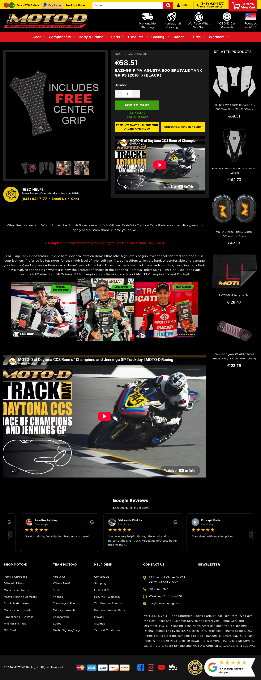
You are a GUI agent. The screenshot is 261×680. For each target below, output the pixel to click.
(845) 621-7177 (212, 5)
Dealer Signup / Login (67, 630)
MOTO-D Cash (103, 590)
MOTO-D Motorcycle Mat (234, 295)
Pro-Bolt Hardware (16, 603)
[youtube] (161, 667)
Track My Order (75, 5)
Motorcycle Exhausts (18, 610)
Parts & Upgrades (15, 576)
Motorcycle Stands (16, 590)
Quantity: (121, 85)
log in (185, 5)
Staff (56, 590)
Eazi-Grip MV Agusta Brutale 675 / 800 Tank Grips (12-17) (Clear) (234, 107)
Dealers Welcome (239, 645)
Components (60, 37)
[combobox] (132, 5)
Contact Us (101, 576)
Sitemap (99, 623)
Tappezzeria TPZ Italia (18, 616)
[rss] (173, 667)
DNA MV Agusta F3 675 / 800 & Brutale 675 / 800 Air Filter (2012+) (234, 356)
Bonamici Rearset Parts (109, 610)
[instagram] (151, 667)
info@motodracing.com (164, 603)
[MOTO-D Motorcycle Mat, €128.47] (234, 272)
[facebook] (140, 667)
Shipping (100, 583)
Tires (196, 37)
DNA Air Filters (14, 583)
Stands (178, 37)
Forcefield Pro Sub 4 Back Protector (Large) (234, 170)
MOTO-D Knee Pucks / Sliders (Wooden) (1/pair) (234, 234)
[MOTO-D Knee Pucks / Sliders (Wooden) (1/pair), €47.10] (234, 208)
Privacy (99, 616)
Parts (115, 37)
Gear (36, 37)
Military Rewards (64, 610)
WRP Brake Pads (15, 623)
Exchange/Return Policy (183, 126)
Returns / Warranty (107, 596)
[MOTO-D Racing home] (47, 20)
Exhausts (135, 37)
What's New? (62, 583)
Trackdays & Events (66, 603)
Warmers (216, 37)
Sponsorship (61, 616)
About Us (59, 576)
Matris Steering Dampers (20, 596)
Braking (158, 37)
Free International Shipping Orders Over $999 (137, 126)
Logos (57, 623)
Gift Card (10, 630)
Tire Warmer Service (108, 603)
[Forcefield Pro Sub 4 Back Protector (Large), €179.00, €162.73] (234, 145)
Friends (58, 596)
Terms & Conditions (107, 630)
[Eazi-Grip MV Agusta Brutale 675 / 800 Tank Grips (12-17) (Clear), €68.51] (234, 81)
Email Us (58, 199)
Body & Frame (91, 37)
